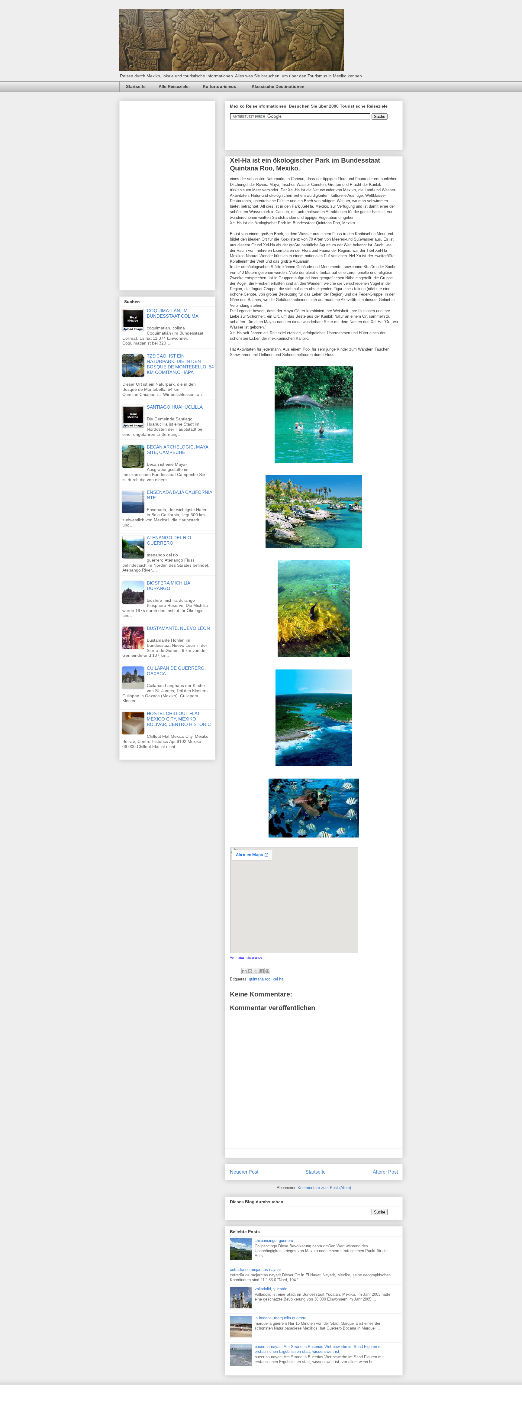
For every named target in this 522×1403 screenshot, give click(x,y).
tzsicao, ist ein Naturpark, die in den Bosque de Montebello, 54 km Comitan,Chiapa (180, 364)
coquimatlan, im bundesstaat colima (172, 313)
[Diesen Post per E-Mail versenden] (244, 971)
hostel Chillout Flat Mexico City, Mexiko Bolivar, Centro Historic (179, 719)
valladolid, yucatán (271, 1289)
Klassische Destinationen (278, 86)
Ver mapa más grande (246, 957)
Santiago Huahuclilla (175, 407)
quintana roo (259, 979)
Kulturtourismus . (221, 86)
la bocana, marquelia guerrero (280, 1318)
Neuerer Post (244, 1172)
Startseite (136, 86)
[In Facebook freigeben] (262, 971)
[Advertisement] (169, 194)
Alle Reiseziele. (174, 86)
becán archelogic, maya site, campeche (177, 449)
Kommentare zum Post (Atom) (324, 1187)
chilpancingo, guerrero (274, 1240)
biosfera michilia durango (168, 585)
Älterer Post (385, 1172)
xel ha (278, 979)
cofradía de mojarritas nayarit (255, 1269)
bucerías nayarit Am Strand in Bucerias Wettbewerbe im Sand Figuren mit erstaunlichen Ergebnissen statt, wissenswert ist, (319, 1349)
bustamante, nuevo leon (178, 628)
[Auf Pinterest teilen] (267, 971)
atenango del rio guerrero (169, 540)
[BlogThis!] (250, 971)
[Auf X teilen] (256, 971)
